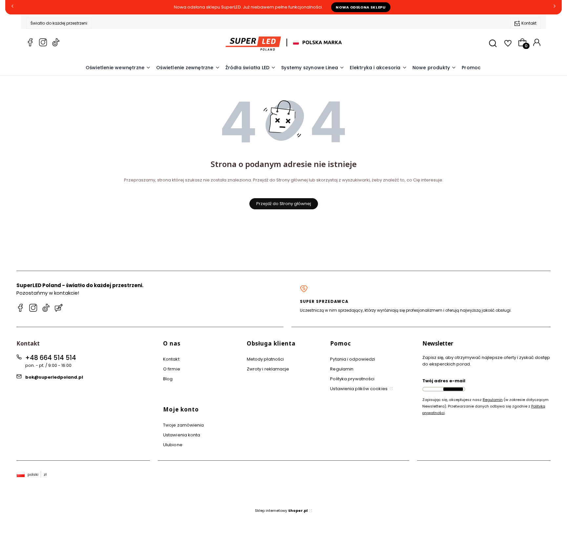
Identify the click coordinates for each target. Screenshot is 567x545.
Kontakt (528, 23)
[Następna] (554, 7)
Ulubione (172, 445)
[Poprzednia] (12, 7)
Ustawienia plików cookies (359, 389)
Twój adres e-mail (443, 381)
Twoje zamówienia (183, 425)
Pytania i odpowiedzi (352, 359)
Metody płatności (265, 359)
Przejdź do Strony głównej (283, 203)
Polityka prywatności (352, 379)
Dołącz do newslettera (453, 389)
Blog (168, 379)
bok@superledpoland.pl (54, 377)
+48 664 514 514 (50, 357)
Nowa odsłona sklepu (361, 7)
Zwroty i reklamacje (268, 369)
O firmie (171, 369)
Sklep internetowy (281, 510)
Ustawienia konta (181, 435)
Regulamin (341, 369)
